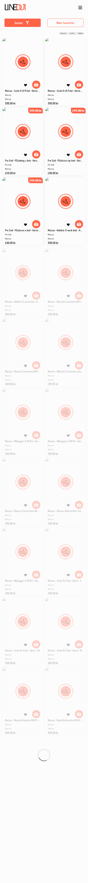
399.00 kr (35, 111)
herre (72, 33)
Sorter (19, 23)
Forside (63, 33)
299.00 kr (78, 111)
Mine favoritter (65, 23)
